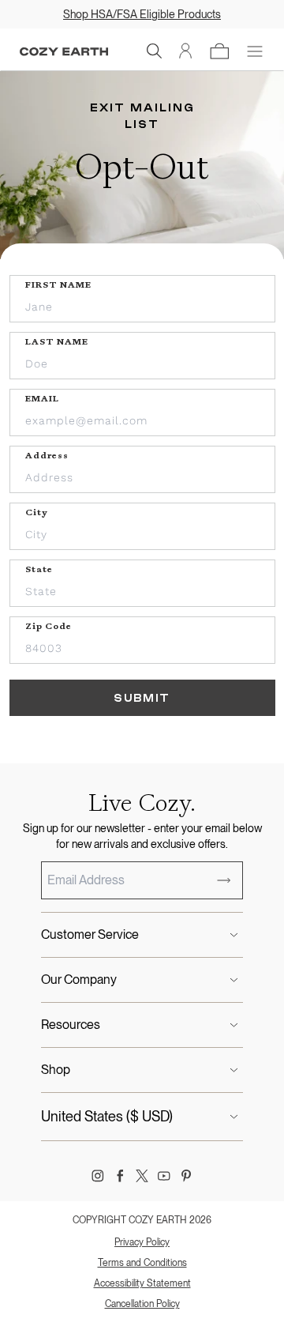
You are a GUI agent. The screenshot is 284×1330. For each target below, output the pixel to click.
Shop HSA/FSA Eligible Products (142, 14)
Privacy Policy (142, 1242)
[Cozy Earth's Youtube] (164, 1176)
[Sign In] (185, 51)
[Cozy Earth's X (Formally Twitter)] (142, 1176)
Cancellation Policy (142, 1303)
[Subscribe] (224, 880)
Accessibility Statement (142, 1283)
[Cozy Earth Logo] (64, 51)
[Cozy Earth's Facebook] (120, 1176)
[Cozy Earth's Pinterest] (186, 1176)
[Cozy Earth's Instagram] (98, 1176)
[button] (155, 51)
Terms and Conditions (142, 1262)
